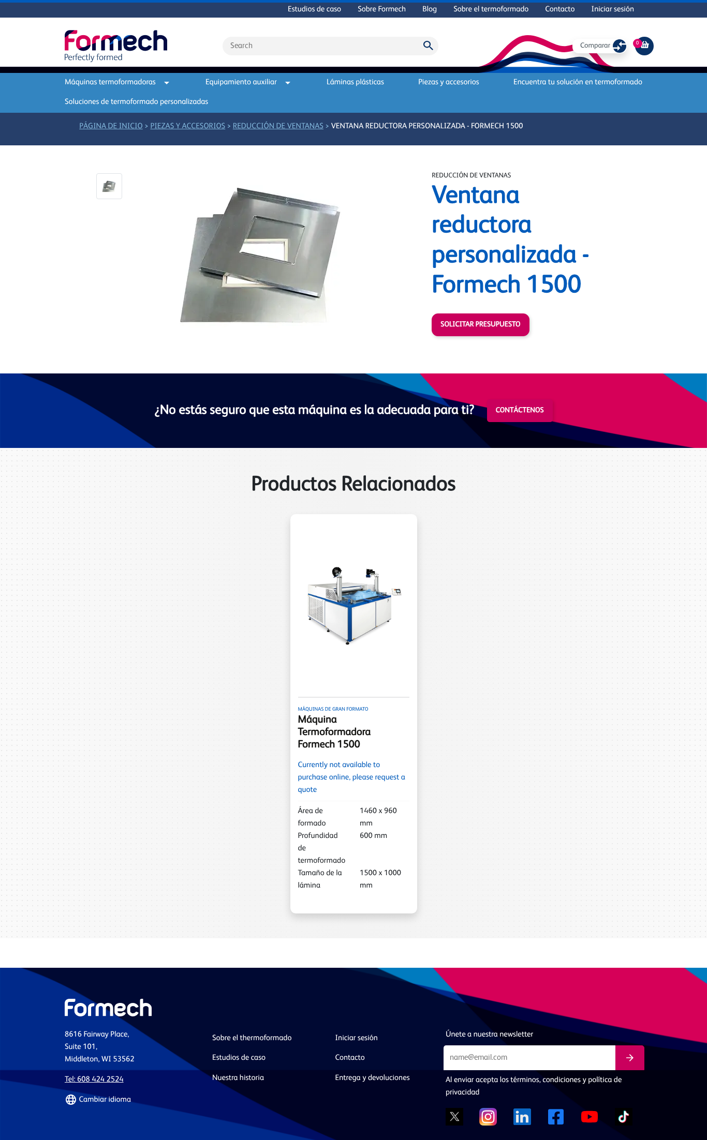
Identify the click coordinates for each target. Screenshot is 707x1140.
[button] (109, 186)
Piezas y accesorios (448, 82)
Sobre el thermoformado (251, 1038)
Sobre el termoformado (490, 9)
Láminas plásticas (355, 82)
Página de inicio (111, 126)
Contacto (560, 9)
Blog (429, 9)
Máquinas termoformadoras (110, 82)
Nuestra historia (238, 1078)
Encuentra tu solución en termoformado (577, 82)
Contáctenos (520, 410)
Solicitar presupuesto (480, 324)
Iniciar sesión (613, 9)
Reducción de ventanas (278, 126)
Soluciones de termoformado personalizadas (136, 102)
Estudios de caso (314, 9)
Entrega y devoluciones (372, 1078)
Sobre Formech (382, 9)
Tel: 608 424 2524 (94, 1080)
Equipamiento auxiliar (241, 82)
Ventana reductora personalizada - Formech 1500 (427, 126)
